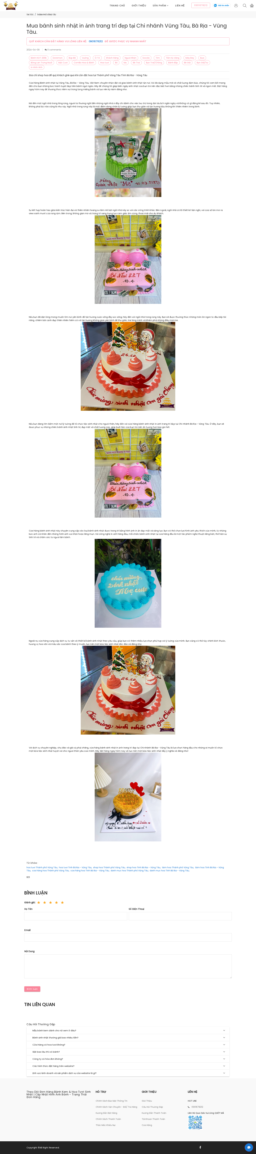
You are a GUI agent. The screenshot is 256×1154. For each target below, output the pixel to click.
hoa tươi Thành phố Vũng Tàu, (42, 867)
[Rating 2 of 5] (45, 902)
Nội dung (29, 951)
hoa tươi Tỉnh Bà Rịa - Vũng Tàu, (75, 867)
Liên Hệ (180, 5)
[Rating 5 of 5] (62, 902)
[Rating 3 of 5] (50, 902)
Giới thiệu (139, 5)
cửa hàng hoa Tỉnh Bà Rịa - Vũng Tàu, (90, 870)
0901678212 (96, 41)
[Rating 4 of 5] (56, 902)
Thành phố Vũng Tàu (46, 14)
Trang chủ (117, 5)
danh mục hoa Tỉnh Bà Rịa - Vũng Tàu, (169, 870)
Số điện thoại (136, 909)
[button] (164, 5)
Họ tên (28, 909)
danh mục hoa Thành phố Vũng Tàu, (130, 870)
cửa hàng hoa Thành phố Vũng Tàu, (50, 870)
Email (27, 930)
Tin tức (30, 14)
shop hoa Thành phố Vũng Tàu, (109, 867)
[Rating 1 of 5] (39, 902)
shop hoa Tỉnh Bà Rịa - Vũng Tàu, (144, 867)
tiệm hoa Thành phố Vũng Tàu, (178, 867)
